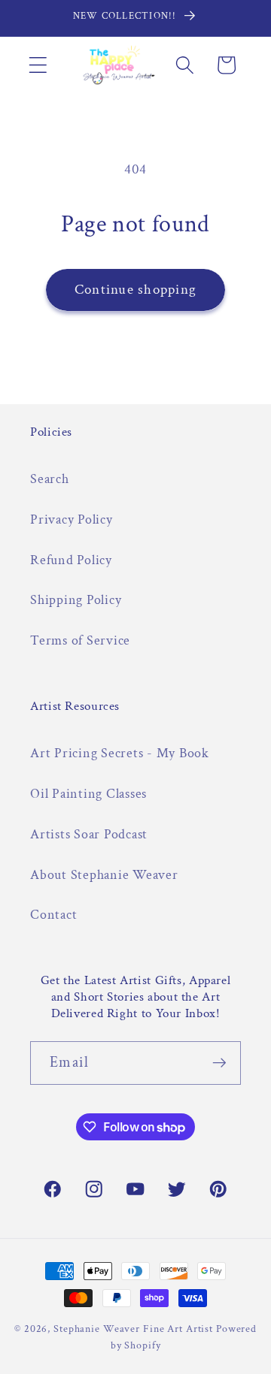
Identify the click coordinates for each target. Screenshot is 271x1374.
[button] (38, 65)
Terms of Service (80, 640)
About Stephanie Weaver (104, 874)
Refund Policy (71, 560)
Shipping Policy (75, 599)
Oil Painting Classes (88, 793)
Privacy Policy (71, 519)
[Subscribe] (219, 1063)
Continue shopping (135, 289)
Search (49, 479)
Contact (53, 914)
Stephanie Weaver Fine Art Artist (133, 1329)
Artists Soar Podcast (89, 834)
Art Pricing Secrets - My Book (119, 753)
